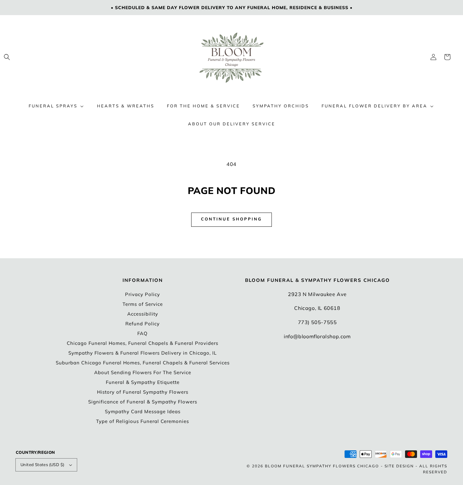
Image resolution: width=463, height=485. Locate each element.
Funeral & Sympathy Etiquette (143, 382)
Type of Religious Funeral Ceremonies (142, 421)
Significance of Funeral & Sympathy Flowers (142, 402)
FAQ (142, 333)
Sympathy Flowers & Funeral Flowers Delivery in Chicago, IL (142, 353)
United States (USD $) (42, 464)
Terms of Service (143, 304)
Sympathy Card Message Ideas (142, 411)
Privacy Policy (142, 294)
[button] (7, 57)
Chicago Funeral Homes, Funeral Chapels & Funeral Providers (142, 343)
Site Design (399, 466)
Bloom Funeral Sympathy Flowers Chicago (322, 466)
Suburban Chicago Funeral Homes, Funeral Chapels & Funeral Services (143, 363)
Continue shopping (231, 218)
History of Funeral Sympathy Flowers (142, 392)
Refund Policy (142, 324)
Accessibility (142, 314)
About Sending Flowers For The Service (142, 372)
